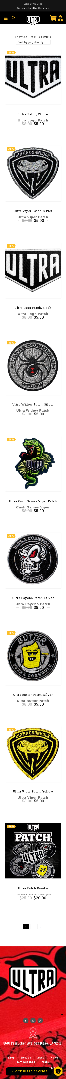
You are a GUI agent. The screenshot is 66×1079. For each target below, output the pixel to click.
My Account (26, 1061)
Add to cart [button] (34, 133)
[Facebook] (26, 1020)
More (45, 1061)
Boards (26, 1057)
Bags (40, 1057)
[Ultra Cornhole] (33, 20)
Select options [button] (33, 907)
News (54, 1057)
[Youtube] (33, 1020)
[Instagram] (40, 1020)
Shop (11, 1057)
